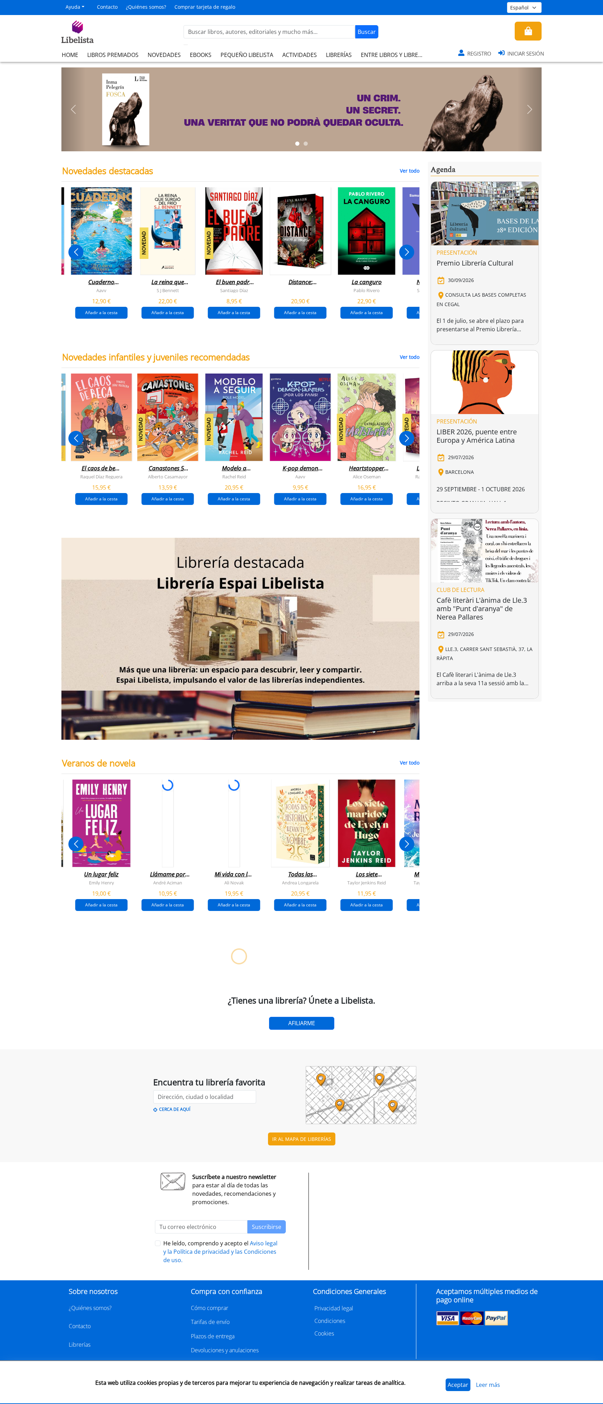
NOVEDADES (164, 55)
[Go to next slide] (406, 252)
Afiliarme (301, 1023)
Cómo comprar (209, 1308)
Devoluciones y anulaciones (225, 1350)
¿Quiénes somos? (146, 6)
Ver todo (409, 170)
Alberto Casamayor (168, 476)
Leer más (488, 1385)
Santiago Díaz (234, 290)
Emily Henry (101, 882)
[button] (73, 109)
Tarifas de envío (210, 1322)
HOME (70, 55)
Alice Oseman (367, 476)
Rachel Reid (234, 476)
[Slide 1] (297, 144)
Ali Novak (234, 882)
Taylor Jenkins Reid (366, 882)
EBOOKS (200, 55)
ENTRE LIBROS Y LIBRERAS (394, 55)
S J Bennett (168, 290)
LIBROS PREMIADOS (113, 55)
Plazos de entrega (212, 1336)
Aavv (101, 290)
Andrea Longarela (300, 882)
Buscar (367, 32)
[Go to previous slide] (75, 252)
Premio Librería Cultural (475, 263)
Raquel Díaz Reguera (101, 476)
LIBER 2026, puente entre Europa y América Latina (477, 436)
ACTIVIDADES (299, 55)
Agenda (443, 169)
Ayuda (73, 6)
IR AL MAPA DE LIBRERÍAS (301, 1139)
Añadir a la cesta (101, 313)
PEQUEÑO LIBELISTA (247, 55)
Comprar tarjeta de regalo (204, 6)
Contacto (107, 6)
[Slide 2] (306, 144)
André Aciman (167, 882)
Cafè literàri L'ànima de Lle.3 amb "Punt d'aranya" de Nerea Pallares (482, 608)
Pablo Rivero (366, 290)
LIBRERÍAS (339, 55)
